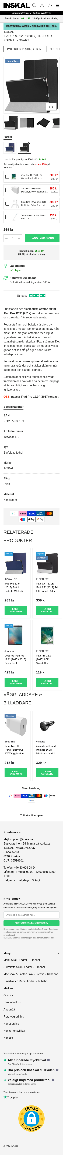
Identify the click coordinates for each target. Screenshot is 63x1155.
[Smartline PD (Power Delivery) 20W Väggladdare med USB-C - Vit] (15, 190)
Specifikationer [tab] (13, 406)
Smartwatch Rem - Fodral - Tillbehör (26, 981)
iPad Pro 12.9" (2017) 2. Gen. (24, 49)
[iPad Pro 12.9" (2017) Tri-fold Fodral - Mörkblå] (16, 563)
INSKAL (9, 31)
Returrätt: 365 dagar (22, 277)
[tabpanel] (31, 457)
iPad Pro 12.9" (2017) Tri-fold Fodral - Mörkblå (14, 587)
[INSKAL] (17, 5)
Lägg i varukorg (42, 238)
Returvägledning (14, 1016)
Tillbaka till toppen (31, 815)
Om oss (8, 995)
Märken (8, 988)
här (52, 938)
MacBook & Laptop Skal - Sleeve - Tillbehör (31, 974)
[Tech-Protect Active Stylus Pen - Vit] (15, 217)
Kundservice (11, 1023)
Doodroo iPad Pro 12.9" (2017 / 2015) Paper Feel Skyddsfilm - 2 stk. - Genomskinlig (15, 663)
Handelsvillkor (12, 1002)
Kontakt (8, 1037)
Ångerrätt (9, 1009)
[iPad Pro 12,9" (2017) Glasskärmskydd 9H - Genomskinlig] (15, 176)
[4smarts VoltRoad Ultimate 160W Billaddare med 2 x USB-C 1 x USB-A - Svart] (47, 725)
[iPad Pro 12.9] (10, 147)
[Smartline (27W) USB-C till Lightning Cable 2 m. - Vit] (15, 203)
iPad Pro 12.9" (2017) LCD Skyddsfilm (44, 659)
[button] (50, 5)
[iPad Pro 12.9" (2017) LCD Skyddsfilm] (47, 635)
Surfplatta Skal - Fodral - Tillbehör (24, 967)
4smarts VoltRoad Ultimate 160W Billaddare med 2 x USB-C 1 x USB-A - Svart (46, 753)
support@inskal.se (21, 839)
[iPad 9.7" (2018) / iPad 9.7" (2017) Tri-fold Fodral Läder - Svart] (47, 563)
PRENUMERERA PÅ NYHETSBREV (31, 923)
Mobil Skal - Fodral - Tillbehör (22, 959)
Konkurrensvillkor (14, 1030)
